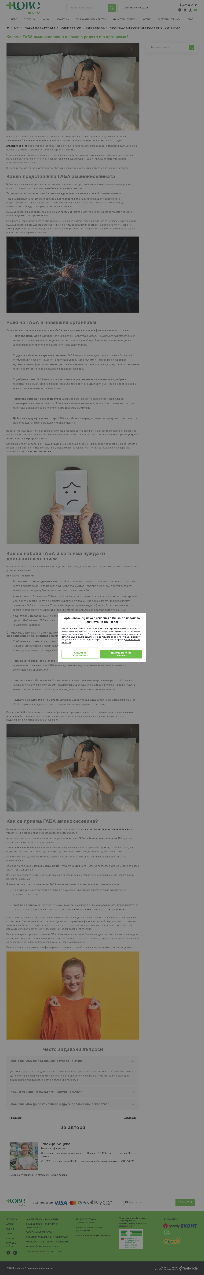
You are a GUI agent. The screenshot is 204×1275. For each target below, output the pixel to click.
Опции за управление (80, 654)
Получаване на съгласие (121, 654)
